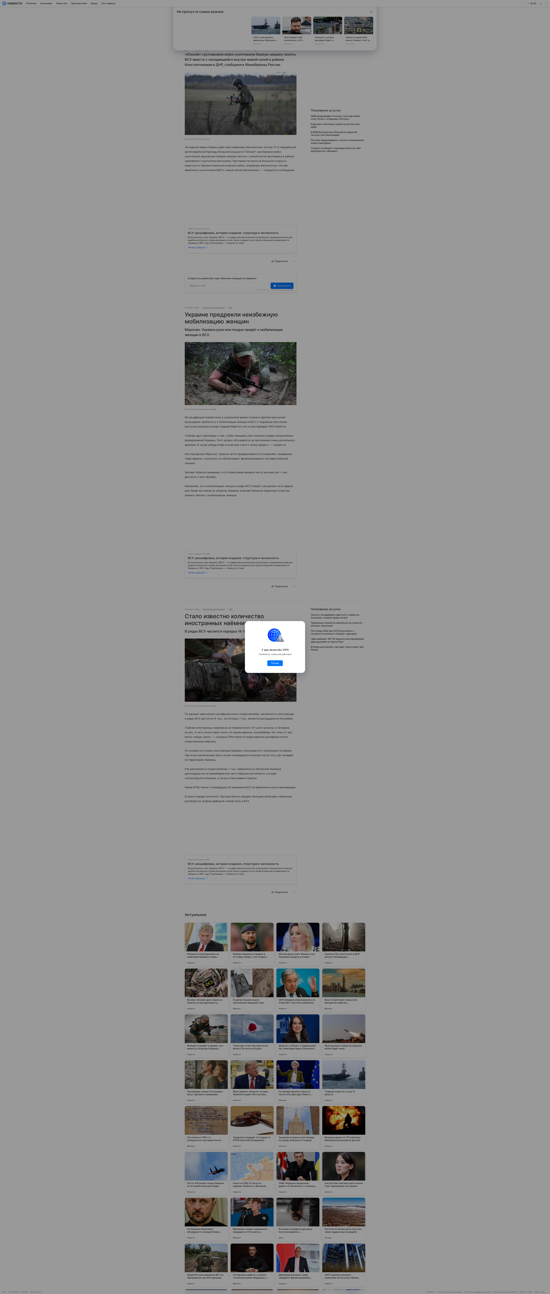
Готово (275, 663)
